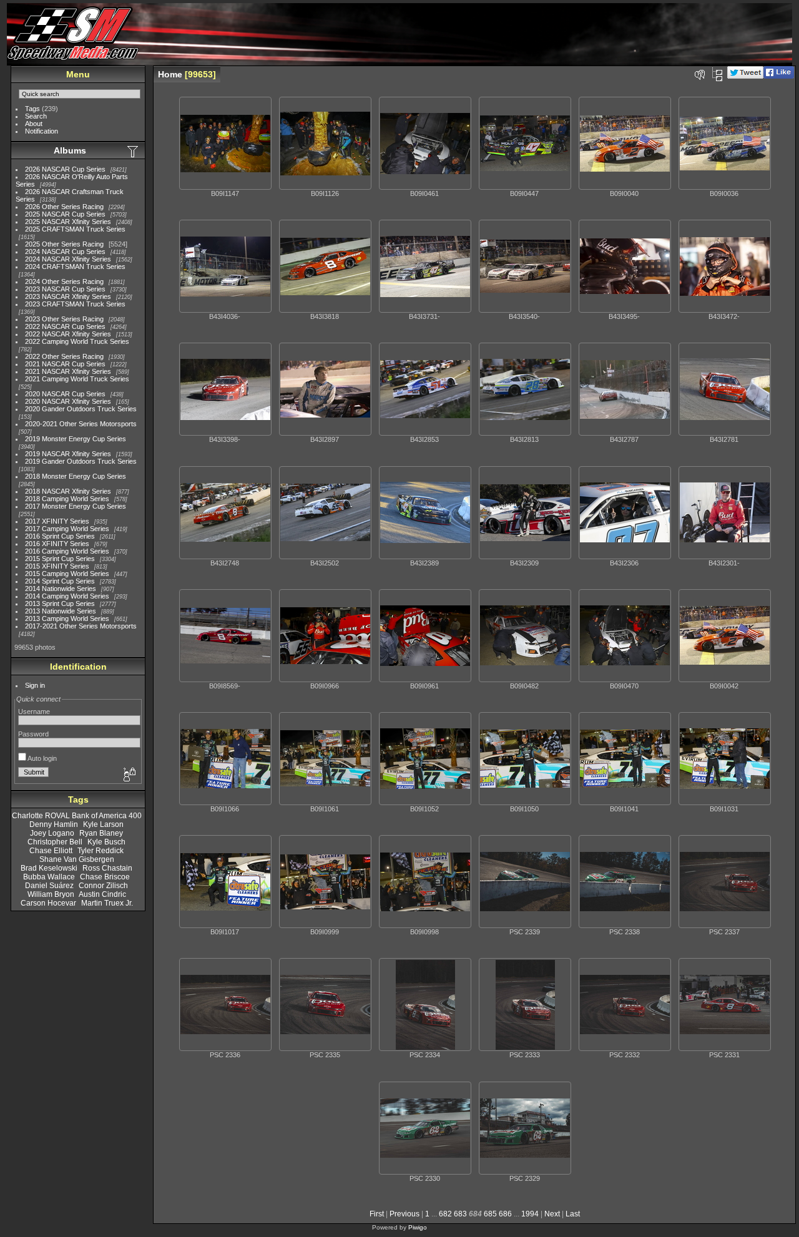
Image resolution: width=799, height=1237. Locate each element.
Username (34, 711)
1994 (530, 1214)
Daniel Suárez (49, 885)
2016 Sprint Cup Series (60, 536)
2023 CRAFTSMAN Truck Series (75, 304)
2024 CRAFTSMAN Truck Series (75, 266)
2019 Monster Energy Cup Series (75, 438)
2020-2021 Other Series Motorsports (81, 424)
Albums (70, 150)
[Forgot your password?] (128, 775)
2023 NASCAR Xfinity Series (68, 296)
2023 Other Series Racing (64, 319)
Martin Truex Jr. (107, 903)
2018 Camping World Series (67, 498)
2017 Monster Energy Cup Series (75, 506)
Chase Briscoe (105, 877)
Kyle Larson (103, 824)
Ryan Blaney (101, 833)
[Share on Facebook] (778, 76)
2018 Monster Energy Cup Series (75, 476)
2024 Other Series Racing (64, 281)
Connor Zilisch (103, 885)
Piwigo (417, 1227)
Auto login (41, 758)
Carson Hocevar (48, 903)
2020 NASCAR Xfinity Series (68, 401)
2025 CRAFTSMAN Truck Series (75, 229)
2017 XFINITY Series (57, 521)
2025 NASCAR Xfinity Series (68, 221)
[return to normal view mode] (717, 74)
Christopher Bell (54, 842)
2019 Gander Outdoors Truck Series (81, 461)
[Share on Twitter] (745, 76)
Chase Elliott (50, 850)
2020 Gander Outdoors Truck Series (81, 409)
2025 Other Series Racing (64, 244)
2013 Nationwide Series (60, 611)
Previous (404, 1214)
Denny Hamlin (53, 824)
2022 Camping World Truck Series (77, 341)
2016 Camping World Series (67, 551)
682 (445, 1214)
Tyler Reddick (100, 850)
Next (552, 1214)
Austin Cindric (102, 894)
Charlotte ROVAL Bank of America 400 (77, 815)
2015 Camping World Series (67, 573)
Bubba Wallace (49, 877)
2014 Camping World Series (67, 596)
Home (170, 74)
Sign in (35, 685)
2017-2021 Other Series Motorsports (81, 626)
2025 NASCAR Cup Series (65, 214)
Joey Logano (52, 833)
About (33, 123)
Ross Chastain (107, 868)
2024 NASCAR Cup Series (65, 251)
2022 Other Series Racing (64, 356)
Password (33, 734)
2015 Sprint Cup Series (60, 558)
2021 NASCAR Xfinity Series (68, 371)
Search (36, 116)
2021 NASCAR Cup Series (65, 364)
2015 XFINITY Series (57, 566)
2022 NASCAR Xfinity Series (68, 334)
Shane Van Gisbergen (76, 859)
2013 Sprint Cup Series (60, 603)
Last (573, 1214)
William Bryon (50, 894)
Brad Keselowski (49, 868)
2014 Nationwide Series (60, 588)
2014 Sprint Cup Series (60, 581)
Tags (32, 108)
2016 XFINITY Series (57, 543)
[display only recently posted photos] (133, 151)
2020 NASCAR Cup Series (65, 394)
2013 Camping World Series (67, 618)
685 (490, 1214)
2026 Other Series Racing (64, 206)
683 (460, 1214)
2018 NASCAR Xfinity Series (68, 491)
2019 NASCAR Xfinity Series (68, 453)
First (377, 1214)
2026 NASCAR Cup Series (65, 169)
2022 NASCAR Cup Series (65, 326)
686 (505, 1214)
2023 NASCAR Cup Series (65, 289)
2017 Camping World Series (67, 528)
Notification (41, 131)
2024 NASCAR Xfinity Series (68, 259)
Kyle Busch (106, 842)
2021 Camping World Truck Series (77, 379)
